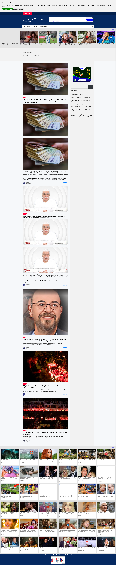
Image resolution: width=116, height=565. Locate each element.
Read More (65, 182)
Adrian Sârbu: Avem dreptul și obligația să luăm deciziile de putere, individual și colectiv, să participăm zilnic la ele (44, 216)
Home (29, 26)
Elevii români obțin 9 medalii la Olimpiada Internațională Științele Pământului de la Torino (81, 105)
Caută (72, 84)
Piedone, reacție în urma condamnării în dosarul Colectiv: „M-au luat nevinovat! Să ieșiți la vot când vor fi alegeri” (44, 340)
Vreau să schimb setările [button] (18, 9)
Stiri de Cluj (28, 182)
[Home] (24, 26)
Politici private (43, 26)
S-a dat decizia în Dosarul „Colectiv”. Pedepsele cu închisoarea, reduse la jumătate (45, 433)
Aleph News (63, 179)
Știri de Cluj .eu (33, 19)
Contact (35, 26)
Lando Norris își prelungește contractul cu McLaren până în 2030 (82, 110)
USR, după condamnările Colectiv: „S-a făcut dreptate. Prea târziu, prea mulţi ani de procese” (45, 386)
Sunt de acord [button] (5, 9)
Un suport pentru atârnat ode (77, 94)
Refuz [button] (11, 9)
